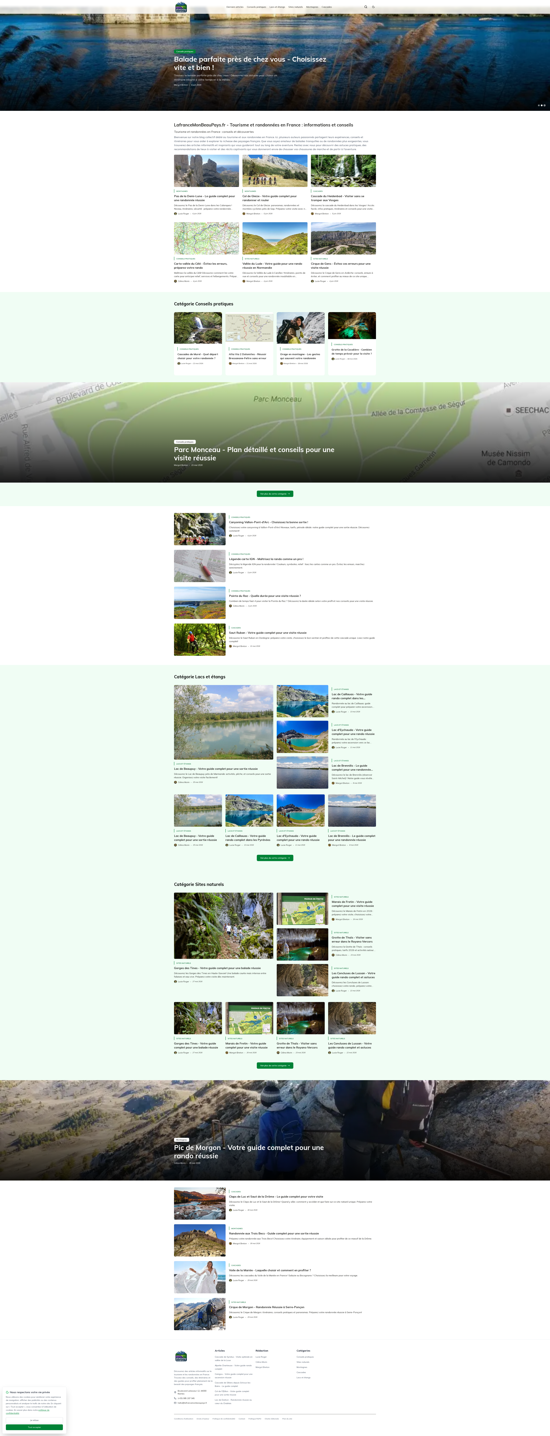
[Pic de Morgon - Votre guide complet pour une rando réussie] (275, 1130)
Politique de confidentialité (224, 1419)
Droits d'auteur (203, 1419)
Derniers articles (234, 6)
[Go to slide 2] (542, 105)
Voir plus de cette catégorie (273, 493)
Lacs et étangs (277, 6)
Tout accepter (34, 1427)
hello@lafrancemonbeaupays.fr (192, 1403)
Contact (242, 1419)
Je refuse (34, 1420)
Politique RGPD (255, 1419)
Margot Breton (181, 465)
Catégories (303, 1350)
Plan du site (287, 1419)
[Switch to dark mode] (373, 6)
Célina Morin (179, 1163)
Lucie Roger (179, 85)
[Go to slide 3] (544, 105)
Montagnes (312, 6)
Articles (220, 1350)
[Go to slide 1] (539, 105)
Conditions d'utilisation (183, 1419)
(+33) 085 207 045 (186, 1398)
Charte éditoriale (272, 1419)
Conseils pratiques (256, 6)
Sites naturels (295, 6)
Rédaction (262, 1350)
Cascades (327, 6)
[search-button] (365, 6)
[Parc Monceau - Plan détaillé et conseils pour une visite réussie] (275, 432)
